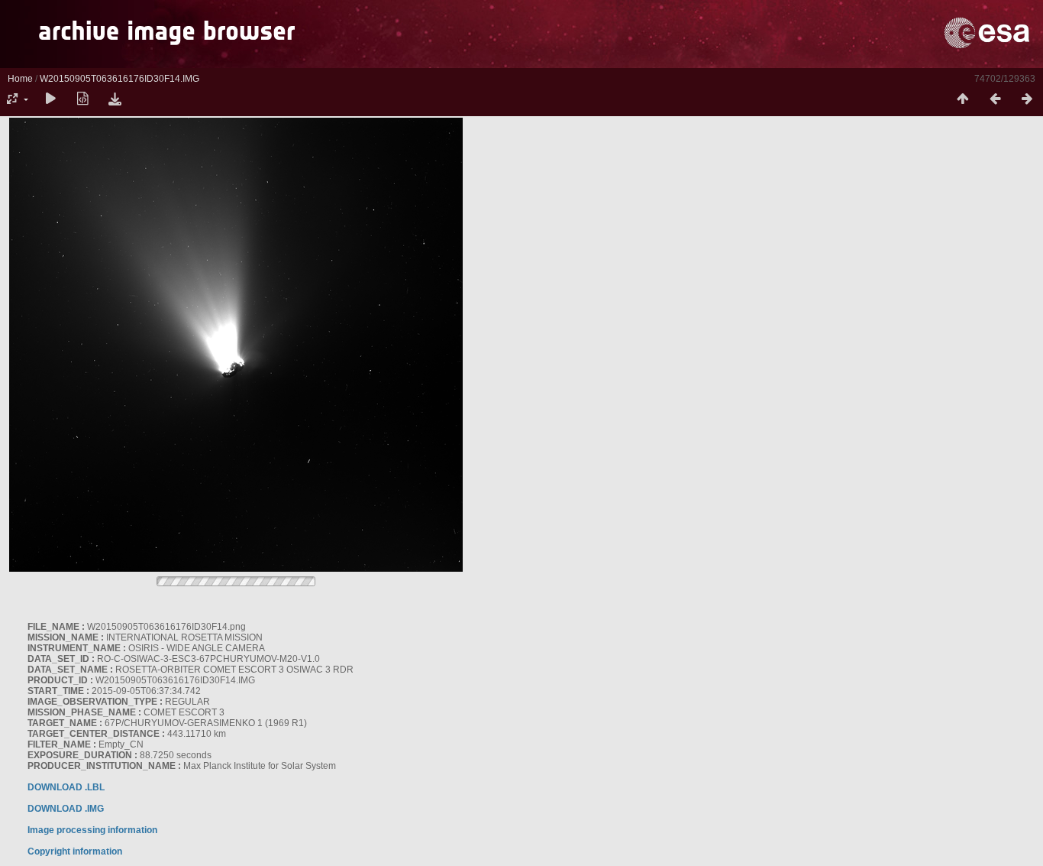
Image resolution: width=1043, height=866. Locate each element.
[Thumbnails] (963, 99)
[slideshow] (50, 99)
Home (20, 78)
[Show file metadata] (82, 99)
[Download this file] (114, 99)
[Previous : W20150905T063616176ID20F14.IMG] (995, 99)
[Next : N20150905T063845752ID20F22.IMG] (1027, 99)
